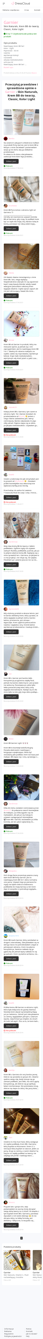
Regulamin (9, 1334)
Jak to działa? (31, 1334)
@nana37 (7, 810)
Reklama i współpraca (11, 10)
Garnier (10, 92)
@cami (21, 416)
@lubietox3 (19, 481)
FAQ (28, 1336)
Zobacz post (11, 161)
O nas (26, 10)
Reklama (8, 1331)
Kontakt (37, 10)
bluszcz (34, 73)
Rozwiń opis (8, 67)
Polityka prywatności (13, 1336)
